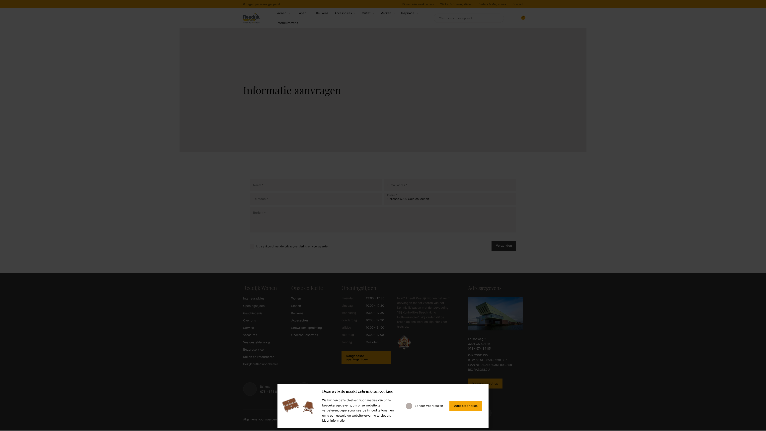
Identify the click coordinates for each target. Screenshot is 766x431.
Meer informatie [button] (333, 420)
